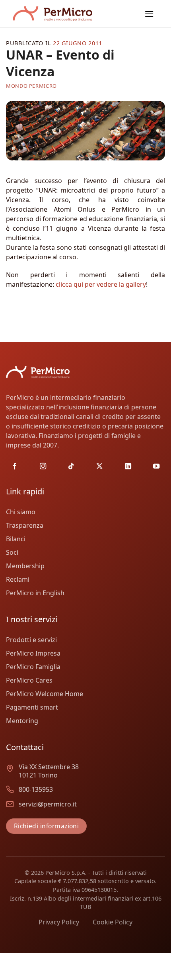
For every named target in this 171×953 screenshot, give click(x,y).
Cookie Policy (112, 922)
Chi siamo (20, 511)
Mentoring (22, 720)
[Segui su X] (99, 466)
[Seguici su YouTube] (156, 466)
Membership (25, 565)
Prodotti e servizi (31, 639)
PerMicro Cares (29, 680)
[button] (149, 14)
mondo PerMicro (31, 85)
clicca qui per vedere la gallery (101, 284)
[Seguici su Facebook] (15, 466)
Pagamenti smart (32, 707)
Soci (12, 552)
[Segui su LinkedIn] (128, 466)
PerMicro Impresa (33, 653)
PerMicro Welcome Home (44, 693)
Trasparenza (24, 525)
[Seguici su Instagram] (43, 466)
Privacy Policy (59, 922)
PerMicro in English (35, 592)
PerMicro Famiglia (33, 666)
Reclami (17, 579)
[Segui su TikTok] (71, 466)
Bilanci (15, 538)
